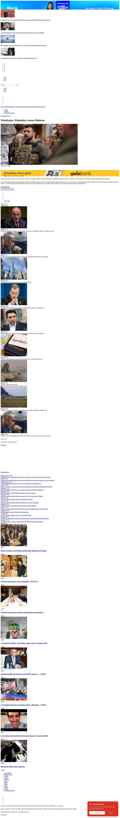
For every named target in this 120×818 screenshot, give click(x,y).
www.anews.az (5, 186)
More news (4, 523)
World (36, 107)
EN (5, 79)
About (6, 110)
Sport (32, 107)
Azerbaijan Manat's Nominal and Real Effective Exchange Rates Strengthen (22, 521)
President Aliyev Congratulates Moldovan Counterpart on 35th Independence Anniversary (26, 477)
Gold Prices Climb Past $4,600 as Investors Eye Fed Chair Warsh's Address (22, 496)
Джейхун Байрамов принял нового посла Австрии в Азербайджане (21, 483)
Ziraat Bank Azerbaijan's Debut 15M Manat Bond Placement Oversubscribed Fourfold (25, 518)
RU (5, 80)
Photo (40, 107)
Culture (23, 107)
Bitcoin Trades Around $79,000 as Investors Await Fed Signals (18, 493)
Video (43, 107)
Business (28, 107)
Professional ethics (9, 113)
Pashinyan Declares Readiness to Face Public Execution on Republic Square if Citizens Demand (27, 480)
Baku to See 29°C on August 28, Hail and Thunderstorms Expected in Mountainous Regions (26, 486)
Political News (12, 107)
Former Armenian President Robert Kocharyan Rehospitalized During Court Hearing (24, 509)
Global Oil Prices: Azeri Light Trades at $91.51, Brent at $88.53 (18, 505)
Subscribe (3, 445)
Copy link (7, 201)
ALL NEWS (4, 107)
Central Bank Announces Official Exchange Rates (15, 512)
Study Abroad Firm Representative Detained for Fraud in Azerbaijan (20, 502)
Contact (6, 111)
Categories (4, 116)
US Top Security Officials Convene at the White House (16, 515)
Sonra (111, 812)
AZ (5, 77)
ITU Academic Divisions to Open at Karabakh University (17, 499)
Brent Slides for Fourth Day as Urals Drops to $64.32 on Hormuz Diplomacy (22, 490)
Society (19, 107)
